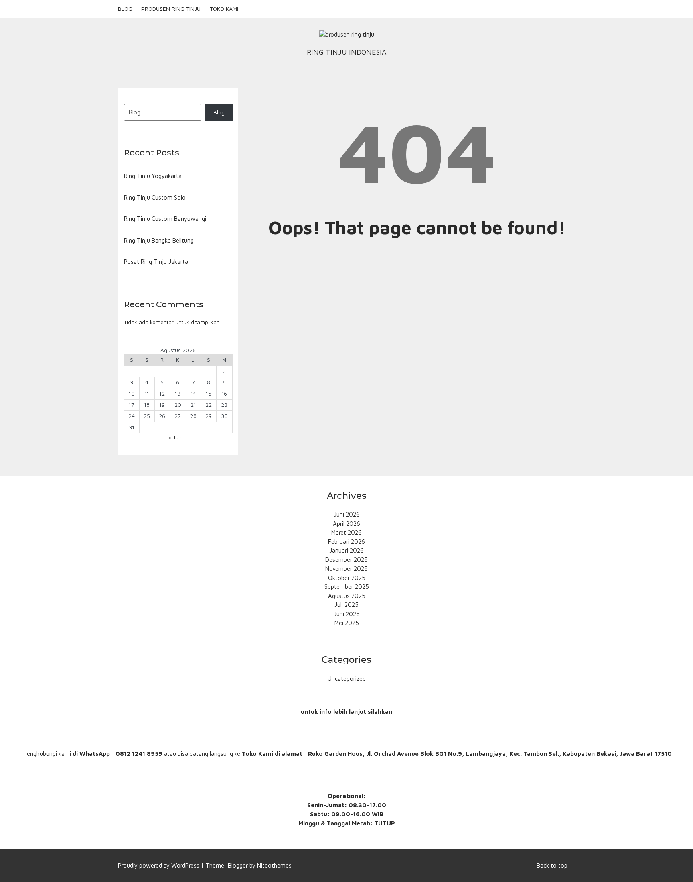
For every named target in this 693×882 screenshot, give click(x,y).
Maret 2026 (346, 532)
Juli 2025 (346, 604)
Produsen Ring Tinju (171, 8)
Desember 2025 (346, 559)
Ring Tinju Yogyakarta (153, 175)
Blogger (238, 865)
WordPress (185, 865)
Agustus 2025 (346, 595)
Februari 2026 (346, 541)
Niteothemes (274, 865)
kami (65, 753)
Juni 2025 (347, 613)
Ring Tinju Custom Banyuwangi (165, 218)
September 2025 (346, 586)
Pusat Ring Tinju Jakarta (156, 261)
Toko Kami (224, 8)
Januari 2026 (346, 550)
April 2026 (346, 523)
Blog (125, 8)
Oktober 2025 (346, 577)
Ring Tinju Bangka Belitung (159, 240)
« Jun (175, 437)
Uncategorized (347, 678)
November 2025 (346, 568)
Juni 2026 (347, 514)
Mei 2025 (346, 622)
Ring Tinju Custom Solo (155, 197)
